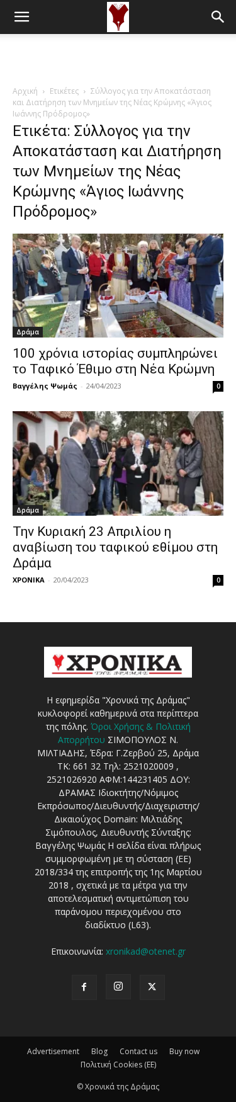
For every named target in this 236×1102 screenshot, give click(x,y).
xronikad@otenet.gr (146, 951)
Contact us (138, 1051)
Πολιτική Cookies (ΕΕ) (118, 1064)
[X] (152, 987)
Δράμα (27, 331)
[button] (21, 17)
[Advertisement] (118, 56)
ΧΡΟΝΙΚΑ (29, 579)
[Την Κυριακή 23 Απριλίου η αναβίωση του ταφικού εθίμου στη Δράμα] (118, 463)
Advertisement (53, 1051)
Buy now (184, 1051)
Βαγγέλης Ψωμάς (45, 385)
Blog (99, 1051)
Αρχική (25, 91)
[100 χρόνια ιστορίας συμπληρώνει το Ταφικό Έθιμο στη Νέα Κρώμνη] (118, 286)
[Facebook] (84, 987)
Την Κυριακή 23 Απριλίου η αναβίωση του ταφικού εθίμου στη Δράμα (115, 547)
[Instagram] (118, 986)
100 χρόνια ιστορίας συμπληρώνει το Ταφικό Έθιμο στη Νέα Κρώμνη (115, 361)
